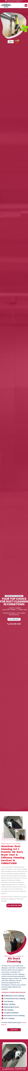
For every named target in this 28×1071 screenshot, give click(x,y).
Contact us (4, 896)
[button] (26, 5)
